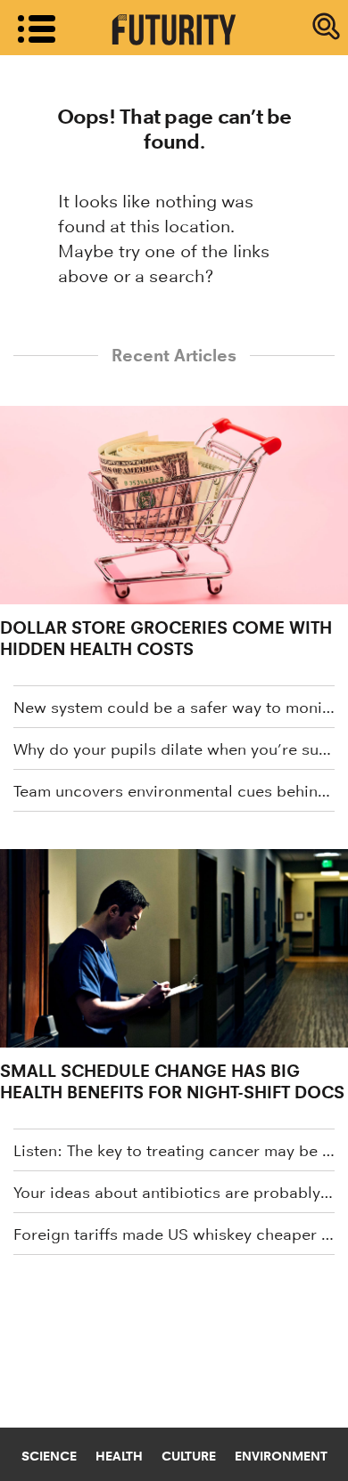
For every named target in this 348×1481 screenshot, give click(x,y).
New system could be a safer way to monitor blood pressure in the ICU (174, 707)
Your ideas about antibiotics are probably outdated (174, 1193)
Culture (189, 1456)
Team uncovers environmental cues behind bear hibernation (174, 791)
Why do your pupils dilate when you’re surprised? (174, 749)
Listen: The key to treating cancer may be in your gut (174, 1151)
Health (119, 1456)
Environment (281, 1456)
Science (49, 1456)
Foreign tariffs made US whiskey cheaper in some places (174, 1234)
